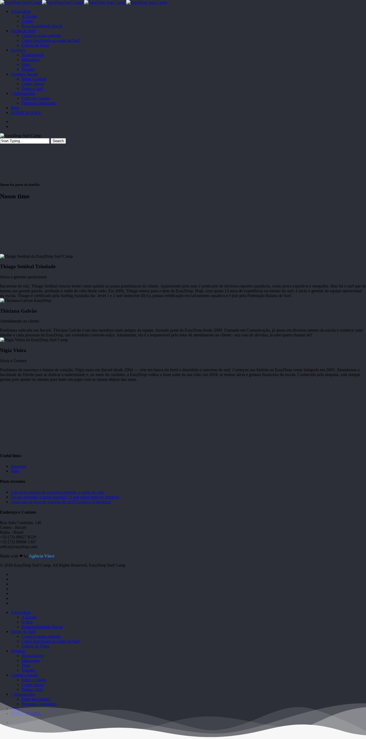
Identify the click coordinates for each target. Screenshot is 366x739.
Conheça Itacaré (24, 675)
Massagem (30, 660)
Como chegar (32, 684)
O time (27, 622)
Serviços (18, 651)
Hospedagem (32, 655)
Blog (15, 471)
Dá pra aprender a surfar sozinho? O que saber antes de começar (65, 497)
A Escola (29, 617)
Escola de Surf (23, 631)
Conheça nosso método (41, 636)
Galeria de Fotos (35, 646)
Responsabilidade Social (42, 626)
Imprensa (18, 466)
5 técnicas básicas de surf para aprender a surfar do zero (57, 492)
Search (58, 141)
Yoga (25, 665)
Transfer (28, 670)
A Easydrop (21, 612)
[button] (183, 276)
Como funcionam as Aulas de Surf (50, 641)
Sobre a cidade (33, 679)
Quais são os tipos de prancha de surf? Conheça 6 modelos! (61, 501)
